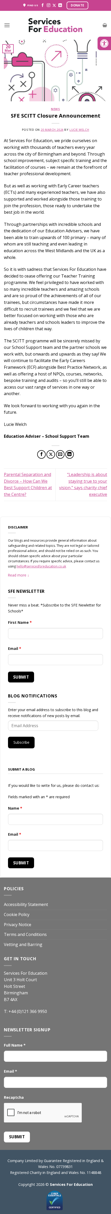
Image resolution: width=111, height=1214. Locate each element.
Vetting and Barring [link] (23, 944)
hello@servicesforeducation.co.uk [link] (41, 566)
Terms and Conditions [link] (25, 934)
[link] (104, 43)
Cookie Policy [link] (16, 914)
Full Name (15, 1045)
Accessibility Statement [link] (26, 904)
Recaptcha (14, 1097)
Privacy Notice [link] (17, 924)
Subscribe (21, 742)
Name (15, 808)
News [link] (55, 109)
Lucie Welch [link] (79, 130)
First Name (20, 622)
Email (14, 648)
